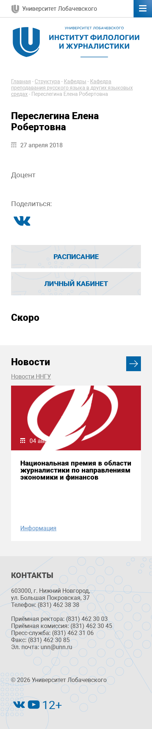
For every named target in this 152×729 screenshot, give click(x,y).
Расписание (76, 256)
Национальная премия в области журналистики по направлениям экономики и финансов (75, 470)
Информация (38, 528)
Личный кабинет (76, 283)
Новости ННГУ (31, 376)
